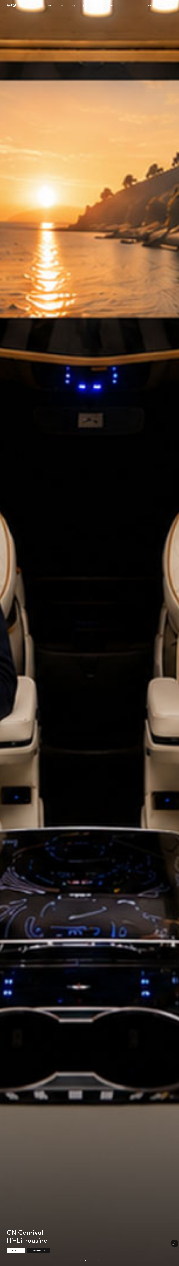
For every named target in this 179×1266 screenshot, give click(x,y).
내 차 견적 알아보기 (38, 1250)
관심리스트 (156, 5)
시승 (61, 5)
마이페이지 (167, 5)
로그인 (148, 5)
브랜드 (110, 5)
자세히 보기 (16, 1250)
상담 (84, 5)
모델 (50, 5)
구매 (73, 5)
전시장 (97, 5)
